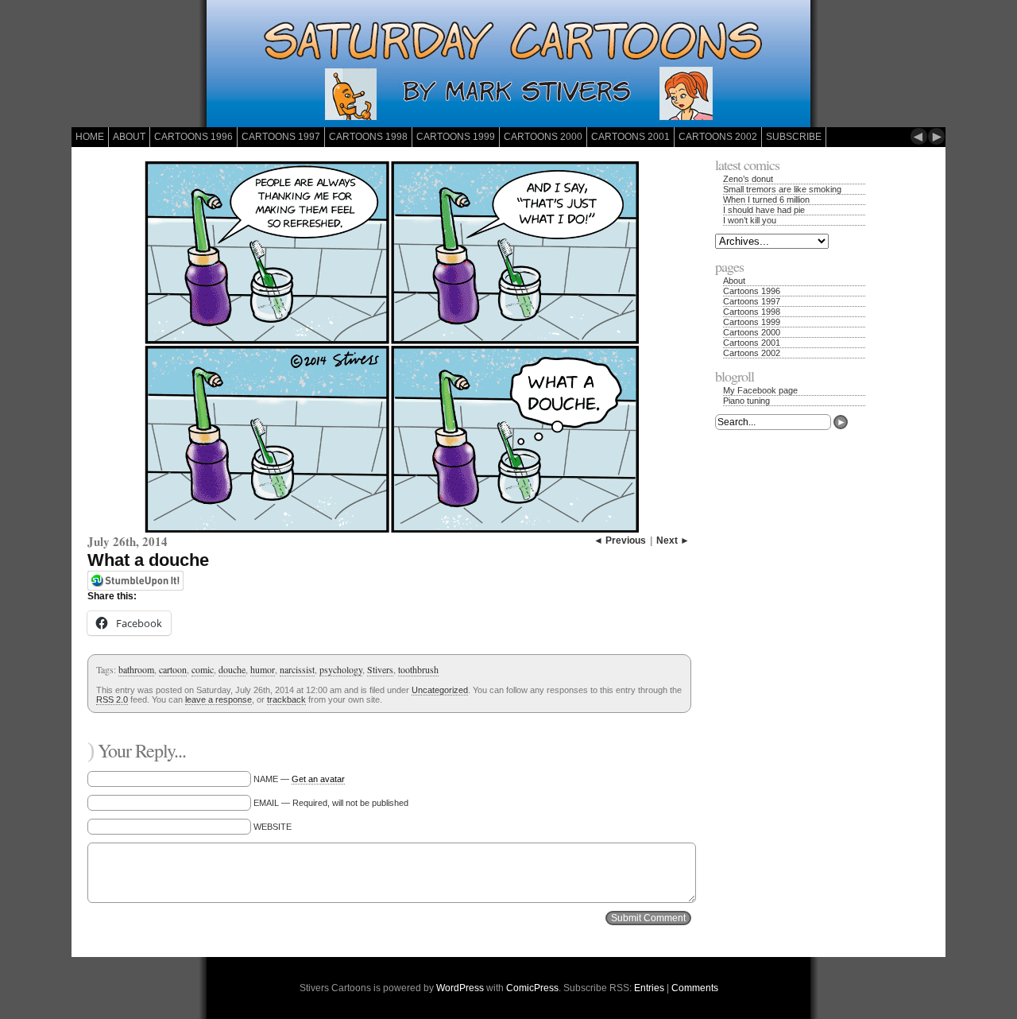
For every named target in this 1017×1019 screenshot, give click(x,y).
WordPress (460, 988)
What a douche (148, 560)
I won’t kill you (749, 220)
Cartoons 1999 (455, 136)
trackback (286, 699)
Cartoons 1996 (193, 136)
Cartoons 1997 (281, 136)
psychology (340, 669)
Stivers (380, 669)
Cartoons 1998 (368, 136)
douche (232, 669)
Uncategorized (440, 690)
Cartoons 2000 (543, 136)
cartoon (173, 669)
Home (89, 136)
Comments (694, 988)
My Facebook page (760, 390)
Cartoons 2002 (718, 136)
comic (202, 669)
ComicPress (532, 988)
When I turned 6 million (766, 199)
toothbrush (418, 669)
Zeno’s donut (748, 179)
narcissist (297, 669)
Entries (649, 988)
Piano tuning (746, 400)
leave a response (218, 699)
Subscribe (794, 136)
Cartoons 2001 (630, 136)
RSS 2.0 (112, 699)
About (129, 136)
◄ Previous (620, 540)
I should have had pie (764, 210)
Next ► (673, 540)
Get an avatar (318, 779)
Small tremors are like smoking (782, 189)
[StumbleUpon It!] (135, 587)
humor (262, 669)
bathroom (136, 669)
